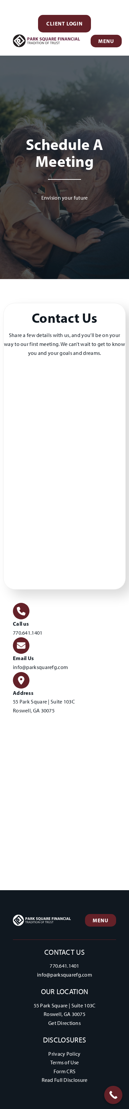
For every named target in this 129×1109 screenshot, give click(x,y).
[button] (64, 23)
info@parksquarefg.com (40, 667)
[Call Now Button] (113, 1095)
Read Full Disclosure (65, 1080)
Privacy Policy (64, 1054)
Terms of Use (64, 1062)
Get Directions (64, 1023)
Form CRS (64, 1071)
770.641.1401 (28, 633)
